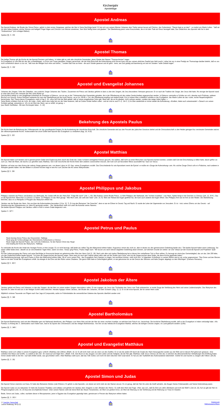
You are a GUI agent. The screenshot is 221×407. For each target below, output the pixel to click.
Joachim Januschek (10, 402)
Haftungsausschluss (212, 404)
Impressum (215, 402)
